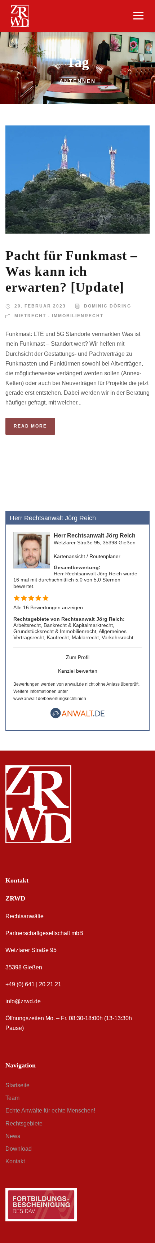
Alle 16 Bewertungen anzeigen (48, 607)
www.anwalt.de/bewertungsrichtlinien (49, 698)
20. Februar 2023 (40, 306)
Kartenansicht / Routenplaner (87, 556)
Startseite (17, 1085)
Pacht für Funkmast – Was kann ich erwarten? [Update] (71, 271)
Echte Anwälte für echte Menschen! (50, 1110)
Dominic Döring (107, 306)
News (12, 1136)
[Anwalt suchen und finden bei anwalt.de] (77, 717)
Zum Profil (77, 657)
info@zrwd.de (23, 1001)
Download (18, 1149)
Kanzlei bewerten (77, 671)
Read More (30, 426)
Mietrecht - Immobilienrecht (58, 315)
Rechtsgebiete (24, 1123)
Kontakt (15, 1161)
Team (12, 1098)
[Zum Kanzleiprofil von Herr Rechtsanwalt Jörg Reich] (31, 550)
